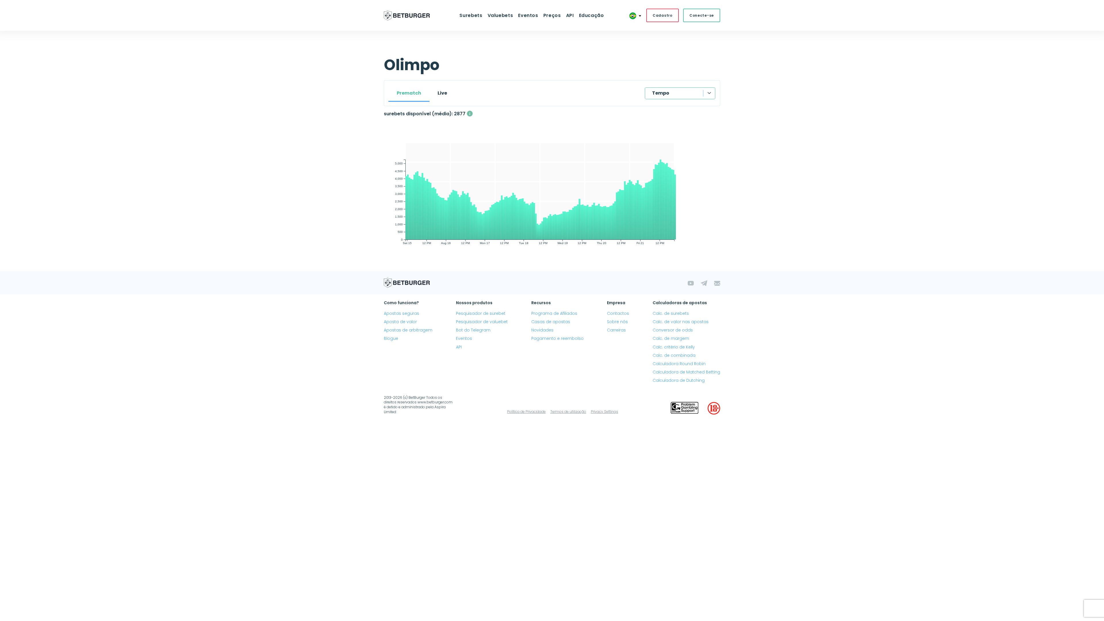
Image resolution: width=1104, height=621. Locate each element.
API (570, 15)
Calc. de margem (671, 338)
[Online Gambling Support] (684, 408)
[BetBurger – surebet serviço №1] (407, 15)
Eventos (464, 338)
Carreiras (616, 330)
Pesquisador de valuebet (482, 322)
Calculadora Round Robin (679, 364)
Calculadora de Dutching (679, 380)
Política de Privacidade (526, 411)
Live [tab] (442, 93)
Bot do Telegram (473, 330)
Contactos (618, 313)
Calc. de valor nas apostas (681, 322)
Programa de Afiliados (554, 313)
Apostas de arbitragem (408, 330)
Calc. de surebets (671, 313)
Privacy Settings (604, 411)
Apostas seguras (401, 313)
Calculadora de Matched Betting (686, 372)
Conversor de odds (673, 330)
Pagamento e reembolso (557, 338)
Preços (552, 15)
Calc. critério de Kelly (674, 347)
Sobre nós (617, 322)
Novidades (542, 330)
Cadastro (662, 15)
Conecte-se (701, 15)
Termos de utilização (568, 411)
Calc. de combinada (674, 355)
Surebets (470, 15)
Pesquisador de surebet (480, 313)
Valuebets (500, 15)
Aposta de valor (400, 322)
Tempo (660, 93)
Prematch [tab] (409, 93)
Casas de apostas (550, 322)
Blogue (391, 338)
